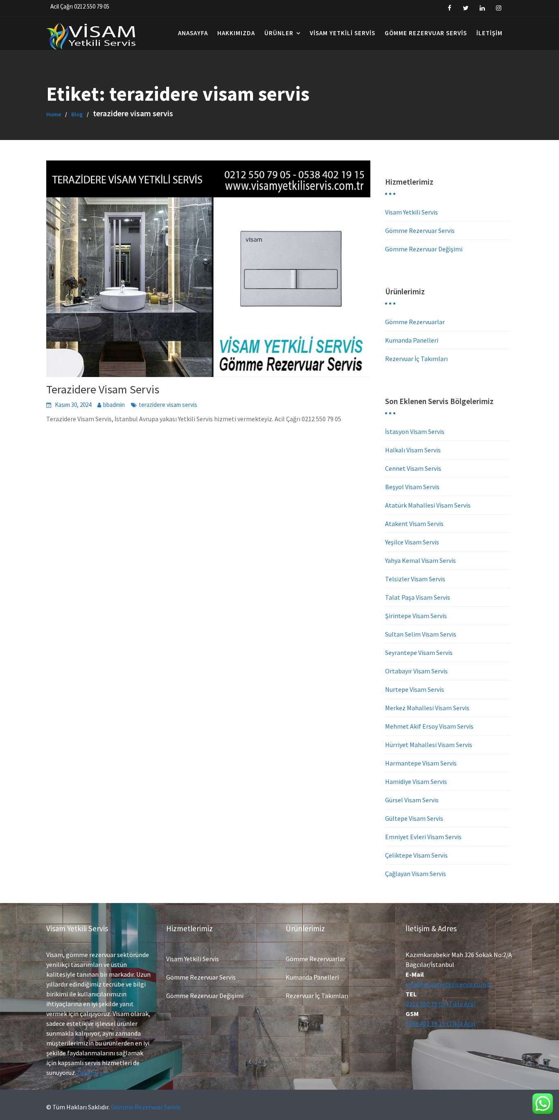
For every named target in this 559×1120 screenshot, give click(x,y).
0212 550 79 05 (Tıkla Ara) (441, 1004)
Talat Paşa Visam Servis (417, 597)
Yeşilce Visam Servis (412, 542)
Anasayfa (193, 33)
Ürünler (278, 33)
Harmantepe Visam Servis (421, 763)
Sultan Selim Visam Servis (420, 634)
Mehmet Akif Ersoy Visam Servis (429, 726)
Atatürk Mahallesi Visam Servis (428, 505)
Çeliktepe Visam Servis (416, 855)
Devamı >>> (93, 1072)
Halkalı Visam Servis (413, 450)
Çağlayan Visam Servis (415, 873)
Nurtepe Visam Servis (414, 689)
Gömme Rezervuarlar (415, 322)
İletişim (489, 33)
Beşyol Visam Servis (412, 487)
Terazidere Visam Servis (102, 389)
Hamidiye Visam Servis (416, 781)
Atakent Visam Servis (414, 523)
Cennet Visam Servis (413, 468)
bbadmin (114, 405)
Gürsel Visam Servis (412, 800)
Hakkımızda (236, 33)
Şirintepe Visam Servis (416, 616)
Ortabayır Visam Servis (416, 671)
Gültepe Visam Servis (414, 818)
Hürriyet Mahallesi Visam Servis (428, 745)
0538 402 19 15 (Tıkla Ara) (441, 1023)
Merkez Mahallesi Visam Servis (427, 708)
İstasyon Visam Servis (414, 431)
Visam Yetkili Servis (342, 33)
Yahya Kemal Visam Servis (420, 560)
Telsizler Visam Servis (415, 579)
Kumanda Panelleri (411, 340)
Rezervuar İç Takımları (416, 359)
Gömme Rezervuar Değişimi (423, 249)
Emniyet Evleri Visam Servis (423, 837)
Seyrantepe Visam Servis (419, 652)
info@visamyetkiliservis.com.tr (449, 984)
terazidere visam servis (168, 405)
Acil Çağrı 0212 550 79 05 (79, 6)
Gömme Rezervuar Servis (426, 33)
